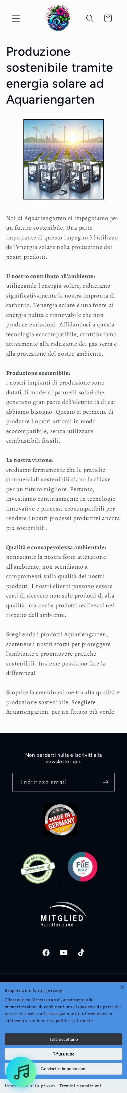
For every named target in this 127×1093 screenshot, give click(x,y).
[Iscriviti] (105, 782)
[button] (16, 18)
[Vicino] (122, 987)
